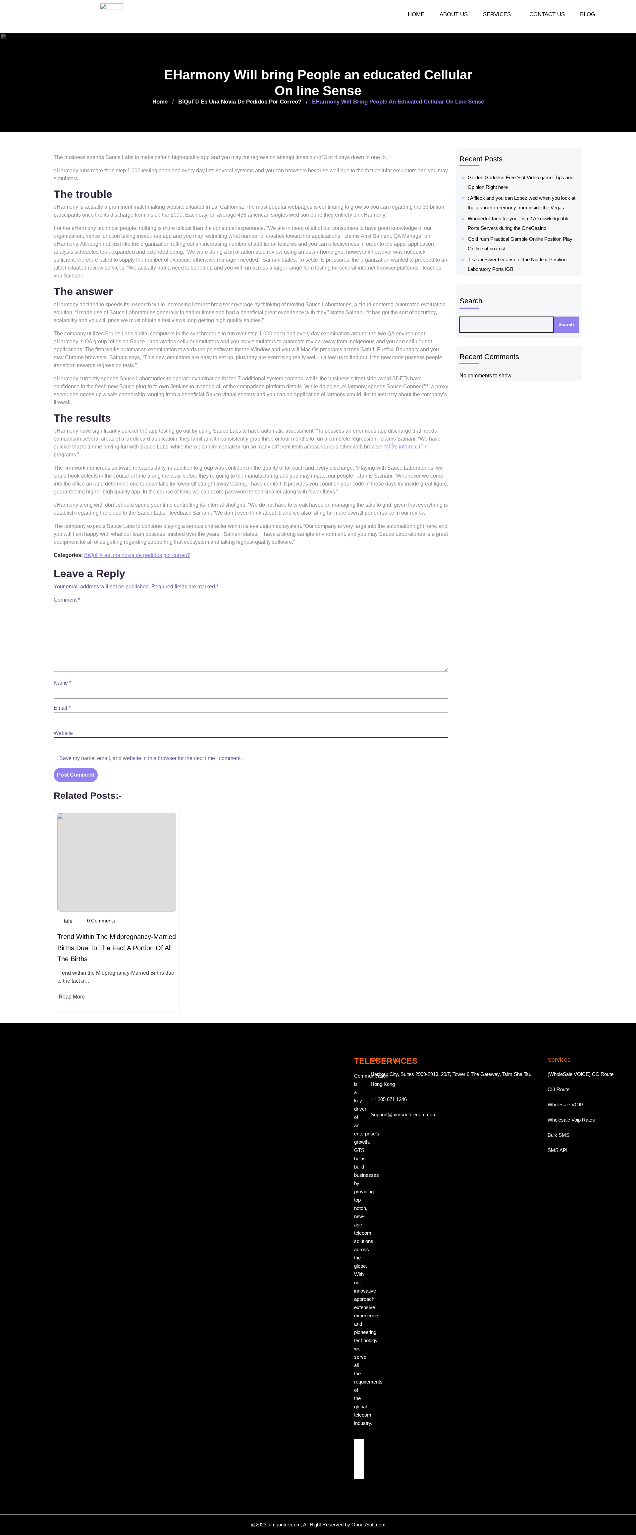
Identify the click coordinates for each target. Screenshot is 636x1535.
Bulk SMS (558, 1135)
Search (470, 301)
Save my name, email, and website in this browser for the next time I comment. (150, 758)
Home (160, 102)
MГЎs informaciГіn (406, 446)
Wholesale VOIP (565, 1104)
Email (62, 708)
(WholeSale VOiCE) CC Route (580, 1074)
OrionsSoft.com (368, 1524)
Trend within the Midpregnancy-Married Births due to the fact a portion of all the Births (116, 947)
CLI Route (558, 1089)
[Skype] (359, 1474)
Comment (67, 600)
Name (62, 683)
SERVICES (497, 14)
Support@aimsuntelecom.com (404, 1114)
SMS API (557, 1150)
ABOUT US (454, 14)
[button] (498, 14)
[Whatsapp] (359, 1464)
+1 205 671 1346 (389, 1099)
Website (63, 733)
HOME (416, 14)
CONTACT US (547, 14)
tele (68, 921)
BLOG (587, 14)
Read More (72, 997)
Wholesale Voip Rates (571, 1120)
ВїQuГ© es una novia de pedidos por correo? (239, 102)
